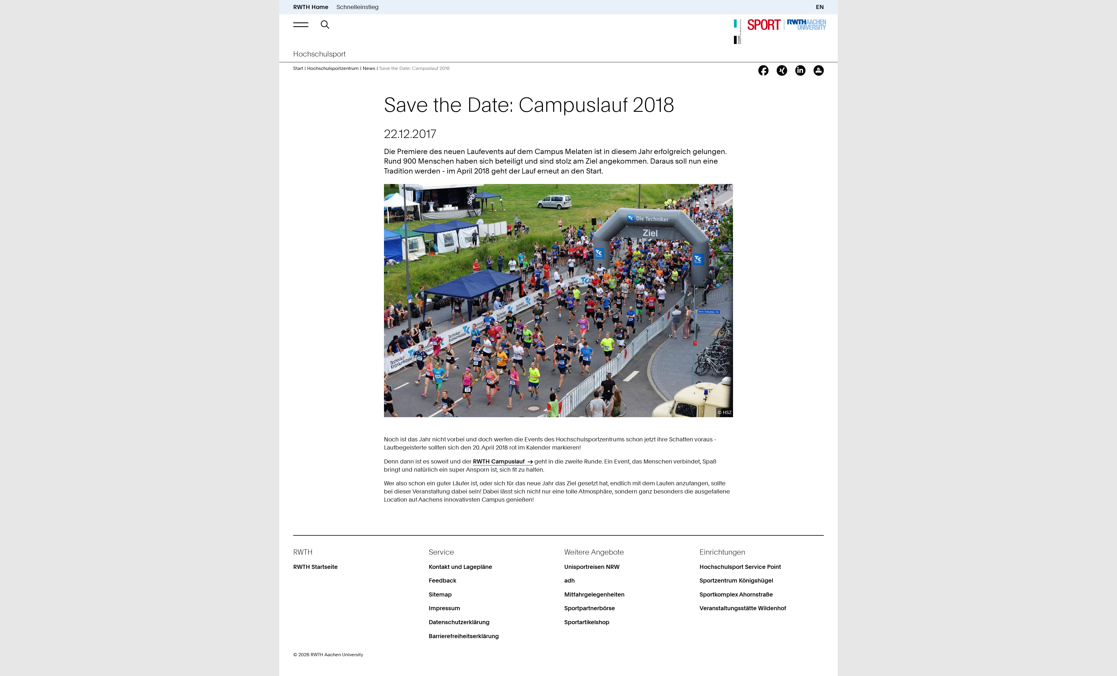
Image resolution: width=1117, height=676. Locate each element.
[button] (300, 24)
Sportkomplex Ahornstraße (736, 594)
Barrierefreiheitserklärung (464, 636)
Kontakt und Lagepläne (460, 566)
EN (820, 6)
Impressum (444, 608)
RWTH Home (310, 6)
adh (569, 580)
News (369, 68)
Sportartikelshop (586, 622)
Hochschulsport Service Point (740, 566)
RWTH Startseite (315, 566)
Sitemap (440, 594)
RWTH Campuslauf (499, 461)
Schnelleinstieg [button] (358, 6)
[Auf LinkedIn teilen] (800, 70)
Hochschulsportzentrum (333, 68)
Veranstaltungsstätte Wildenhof (743, 608)
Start (298, 68)
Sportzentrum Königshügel (736, 580)
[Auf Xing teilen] (782, 70)
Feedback (442, 580)
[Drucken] (819, 70)
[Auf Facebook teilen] (763, 70)
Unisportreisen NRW (592, 566)
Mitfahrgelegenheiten (594, 594)
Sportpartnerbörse (589, 608)
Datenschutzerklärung (459, 622)
